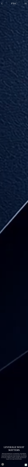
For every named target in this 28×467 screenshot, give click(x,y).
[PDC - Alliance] (14, 4)
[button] (3, 464)
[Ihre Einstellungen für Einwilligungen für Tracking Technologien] (26, 465)
